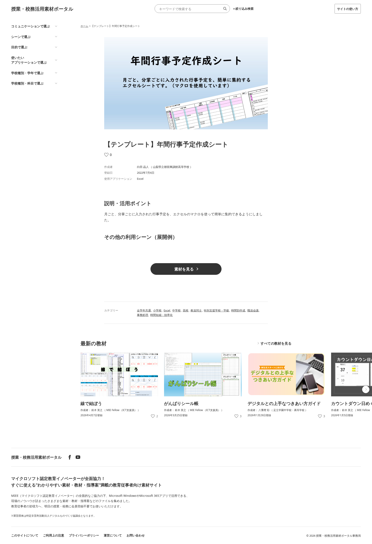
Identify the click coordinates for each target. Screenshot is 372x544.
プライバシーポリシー (84, 535)
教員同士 (196, 310)
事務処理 (142, 315)
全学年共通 (144, 310)
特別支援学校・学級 (216, 310)
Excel (167, 310)
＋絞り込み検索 (243, 8)
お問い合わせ (136, 535)
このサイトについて (24, 535)
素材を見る (184, 269)
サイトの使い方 (347, 9)
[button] (365, 389)
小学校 (157, 310)
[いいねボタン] (106, 155)
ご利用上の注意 (53, 535)
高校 (185, 310)
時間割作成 (238, 310)
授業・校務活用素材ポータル (42, 8)
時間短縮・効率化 (161, 315)
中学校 (176, 310)
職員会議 (253, 310)
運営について (113, 535)
